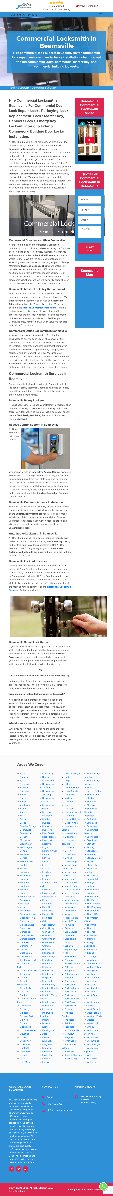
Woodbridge (93, 1044)
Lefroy (45, 1062)
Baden (23, 819)
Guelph (46, 949)
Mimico (68, 857)
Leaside (46, 1058)
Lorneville (69, 794)
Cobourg (24, 1009)
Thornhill (91, 924)
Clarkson (24, 995)
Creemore (25, 1044)
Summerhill (92, 879)
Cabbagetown (27, 917)
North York (70, 921)
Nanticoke (69, 896)
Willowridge (93, 1040)
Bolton (23, 850)
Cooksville (25, 1026)
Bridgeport (25, 882)
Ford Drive (47, 910)
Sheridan (91, 801)
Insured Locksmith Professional (40, 307)
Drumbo (46, 812)
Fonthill (46, 907)
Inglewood (47, 1009)
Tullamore (92, 949)
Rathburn (69, 1023)
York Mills (92, 1058)
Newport (69, 914)
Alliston (24, 787)
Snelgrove (92, 826)
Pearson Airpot (72, 963)
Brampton (25, 872)
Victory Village (94, 967)
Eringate (46, 875)
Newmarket (70, 910)
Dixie (22, 1058)
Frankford (47, 917)
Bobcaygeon (26, 847)
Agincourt (25, 777)
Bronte (23, 893)
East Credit (48, 833)
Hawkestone (48, 970)
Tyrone (90, 952)
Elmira (45, 854)
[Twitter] (18, 1169)
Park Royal (70, 956)
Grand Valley (49, 938)
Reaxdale (69, 1026)
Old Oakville (70, 931)
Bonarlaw (25, 854)
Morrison (69, 879)
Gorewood (47, 935)
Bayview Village (28, 826)
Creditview (25, 1040)
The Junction (93, 903)
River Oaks (70, 1040)
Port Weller (70, 1005)
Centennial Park (28, 960)
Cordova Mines (28, 1030)
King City (47, 1040)
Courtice (24, 1033)
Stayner (91, 843)
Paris (67, 952)
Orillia (67, 942)
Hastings (46, 967)
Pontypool (69, 981)
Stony (90, 861)
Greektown (48, 942)
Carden (24, 949)
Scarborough (71, 1058)
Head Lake (47, 974)
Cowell (23, 1037)
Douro (45, 777)
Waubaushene (94, 988)
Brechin (24, 879)
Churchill (24, 977)
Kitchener (47, 1048)
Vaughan (91, 960)
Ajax (22, 780)
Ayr (21, 815)
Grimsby (46, 945)
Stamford (92, 840)
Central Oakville (28, 970)
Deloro (23, 1055)
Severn (90, 787)
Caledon (24, 921)
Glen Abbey (48, 928)
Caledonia (25, 928)
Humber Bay (48, 984)
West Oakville (94, 1009)
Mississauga (70, 861)
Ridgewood (70, 1037)
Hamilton (47, 960)
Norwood (69, 924)
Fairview (46, 889)
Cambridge (26, 931)
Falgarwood (48, 893)
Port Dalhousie (72, 988)
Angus (23, 794)
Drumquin (47, 815)
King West (47, 1044)
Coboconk (25, 1005)
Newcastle (69, 907)
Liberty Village (72, 773)
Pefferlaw (69, 967)
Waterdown (93, 977)
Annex (23, 798)
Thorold (91, 928)
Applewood (26, 805)
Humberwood (49, 1002)
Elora (45, 861)
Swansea (91, 893)
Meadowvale (71, 822)
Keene (45, 1026)
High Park (47, 981)
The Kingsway (94, 907)
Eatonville (47, 843)
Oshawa (68, 945)
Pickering (69, 977)
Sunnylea (91, 882)
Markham (69, 808)
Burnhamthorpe (28, 914)
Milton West (70, 854)
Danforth (24, 1048)
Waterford (92, 981)
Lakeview (47, 1055)
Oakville (68, 928)
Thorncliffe (92, 914)
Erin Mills (47, 868)
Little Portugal (71, 787)
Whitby (90, 1026)
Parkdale (69, 960)
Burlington (25, 910)
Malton (68, 798)
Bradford (24, 865)
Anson (23, 801)
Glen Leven (48, 931)
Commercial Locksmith (44, 87)
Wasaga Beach (94, 970)
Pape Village (70, 949)
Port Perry (69, 1002)
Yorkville (91, 1062)
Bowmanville (26, 861)
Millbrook (69, 847)
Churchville (26, 988)
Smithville (92, 822)
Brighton (24, 886)
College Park (26, 1016)
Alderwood (25, 784)
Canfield (24, 942)
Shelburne (92, 798)
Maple (67, 805)
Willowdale (92, 1037)
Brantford (25, 875)
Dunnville (47, 826)
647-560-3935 (55, 1104)
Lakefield (47, 1051)
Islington (46, 1023)
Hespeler (47, 977)
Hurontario (47, 1005)
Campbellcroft (27, 938)
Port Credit (70, 984)
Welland (91, 991)
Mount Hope (70, 886)
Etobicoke (47, 879)
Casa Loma (26, 952)
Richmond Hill (71, 1030)
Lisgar (67, 780)
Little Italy (69, 784)
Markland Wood (72, 812)
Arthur (23, 808)
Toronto (91, 931)
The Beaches (93, 896)
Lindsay (68, 777)
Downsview (48, 780)
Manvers (68, 801)
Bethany (24, 836)
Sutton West (93, 889)
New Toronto (71, 903)
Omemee (69, 935)
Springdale (92, 836)
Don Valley (47, 773)
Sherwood (92, 805)
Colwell (24, 1019)
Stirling (90, 847)
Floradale (47, 903)
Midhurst (69, 836)
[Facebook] (11, 1169)
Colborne (25, 1012)
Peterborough (71, 974)
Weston (91, 1019)
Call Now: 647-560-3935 (24, 14)
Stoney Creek (94, 857)
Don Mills (25, 1062)
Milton (67, 850)
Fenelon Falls (49, 896)
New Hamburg (72, 900)
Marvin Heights (72, 819)
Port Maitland (71, 998)
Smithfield (92, 819)
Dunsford (47, 829)
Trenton (91, 938)
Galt (44, 921)
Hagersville (48, 952)
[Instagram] (25, 1169)
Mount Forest (71, 882)
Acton (23, 773)
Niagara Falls (71, 917)
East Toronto (49, 836)
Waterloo (91, 984)
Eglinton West (49, 850)
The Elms (91, 900)
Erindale (46, 872)
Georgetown (48, 924)
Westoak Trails (94, 1016)
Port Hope (69, 995)
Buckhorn (25, 900)
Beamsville (23, 87)
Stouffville (92, 865)
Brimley (24, 889)
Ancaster (24, 791)
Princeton (69, 1019)
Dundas (46, 822)
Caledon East (27, 924)
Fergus (45, 900)
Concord (24, 1023)
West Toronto (94, 1012)
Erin (44, 865)
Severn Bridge (94, 791)
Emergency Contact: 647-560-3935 (87, 1189)
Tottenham (92, 935)
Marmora (69, 815)
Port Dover (70, 991)
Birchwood (25, 840)
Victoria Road (94, 963)
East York (47, 840)
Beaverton (25, 833)
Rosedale (69, 1051)
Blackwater (26, 843)
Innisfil (45, 1019)
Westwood (92, 1023)
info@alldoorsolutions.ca (60, 1110)
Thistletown (93, 910)
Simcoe (91, 815)
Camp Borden (27, 935)
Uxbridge (91, 956)
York (89, 1055)
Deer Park (25, 1051)
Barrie (23, 822)
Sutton (90, 886)
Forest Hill (47, 914)
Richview (69, 1033)
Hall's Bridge (48, 956)
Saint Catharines (73, 1055)
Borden (23, 857)
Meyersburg (70, 833)
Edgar (45, 847)
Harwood (47, 963)
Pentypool (69, 970)
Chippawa (25, 974)
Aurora (23, 812)
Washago (91, 974)
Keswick (46, 1037)
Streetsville (92, 875)
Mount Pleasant (72, 889)
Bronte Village (27, 896)
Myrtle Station (71, 893)
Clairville (24, 991)
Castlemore (26, 956)
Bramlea (24, 868)
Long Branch (71, 791)
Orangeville (70, 938)
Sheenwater (93, 794)
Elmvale (46, 857)
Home (12, 87)
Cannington (26, 945)
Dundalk (46, 819)
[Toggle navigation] (100, 14)
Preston (68, 1009)
